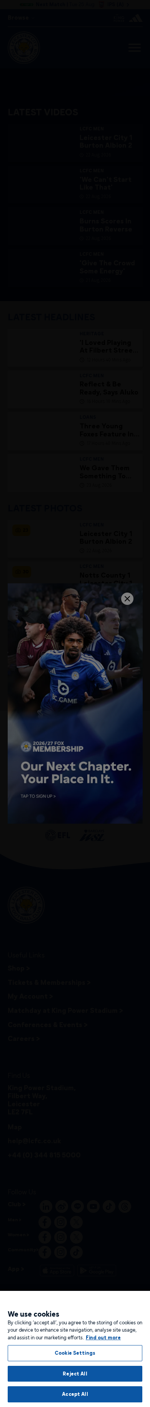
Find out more (103, 1337)
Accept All (75, 1394)
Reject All (75, 1373)
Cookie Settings (75, 1353)
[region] (75, 1349)
